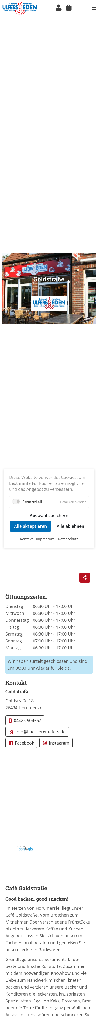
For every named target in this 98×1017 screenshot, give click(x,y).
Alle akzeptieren (30, 526)
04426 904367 (27, 720)
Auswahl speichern (49, 516)
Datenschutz (68, 539)
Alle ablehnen (70, 526)
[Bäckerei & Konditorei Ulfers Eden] (20, 7)
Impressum (45, 539)
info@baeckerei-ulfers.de (40, 731)
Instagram (59, 743)
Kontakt (26, 539)
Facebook (24, 743)
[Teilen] (84, 578)
